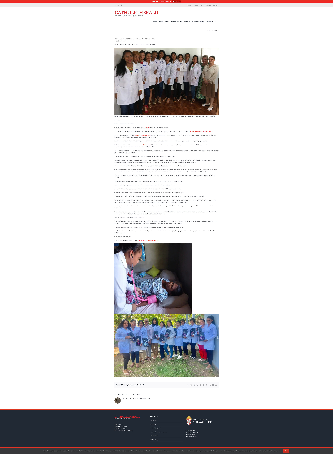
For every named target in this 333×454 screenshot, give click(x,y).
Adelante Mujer (147, 145)
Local (150, 44)
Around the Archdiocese (142, 44)
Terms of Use (154, 439)
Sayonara (146, 127)
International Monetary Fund (142, 135)
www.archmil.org (193, 436)
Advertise (153, 424)
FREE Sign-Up (176, 1)
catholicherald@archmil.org (125, 430)
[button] (215, 21)
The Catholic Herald (121, 44)
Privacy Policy (154, 436)
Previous (211, 30)
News (153, 44)
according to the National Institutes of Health (201, 131)
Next (216, 30)
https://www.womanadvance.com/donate (148, 240)
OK (286, 451)
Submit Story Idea (155, 428)
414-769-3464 (121, 428)
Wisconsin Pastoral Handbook (159, 432)
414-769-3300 (193, 434)
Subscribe (153, 420)
